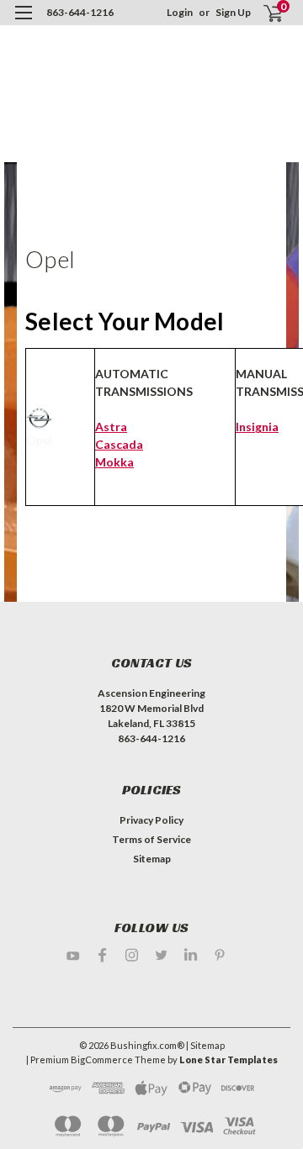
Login (180, 12)
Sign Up (233, 12)
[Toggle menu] (23, 23)
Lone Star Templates (228, 1059)
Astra (111, 426)
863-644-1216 (80, 12)
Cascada (119, 444)
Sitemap (152, 858)
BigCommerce (102, 1059)
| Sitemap (205, 1045)
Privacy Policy (151, 820)
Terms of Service (151, 839)
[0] (262, 13)
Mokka (114, 462)
